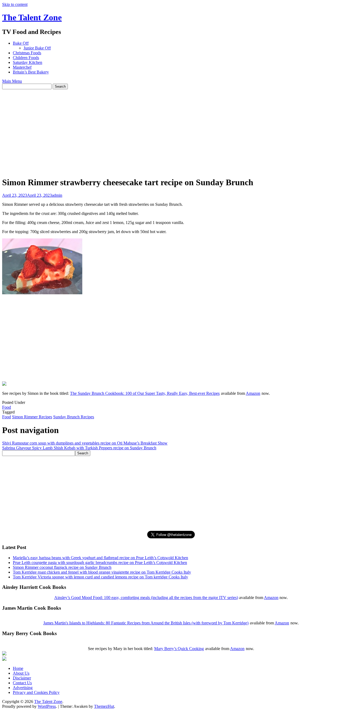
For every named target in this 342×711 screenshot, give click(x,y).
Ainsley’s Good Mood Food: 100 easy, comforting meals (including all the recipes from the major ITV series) (146, 597)
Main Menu (12, 81)
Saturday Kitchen (27, 62)
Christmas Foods (27, 53)
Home (18, 668)
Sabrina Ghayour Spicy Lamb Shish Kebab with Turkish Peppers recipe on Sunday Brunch (79, 448)
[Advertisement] (171, 129)
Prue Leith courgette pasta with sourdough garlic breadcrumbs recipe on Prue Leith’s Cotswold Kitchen (100, 562)
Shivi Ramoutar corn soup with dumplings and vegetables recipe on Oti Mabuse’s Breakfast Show (85, 443)
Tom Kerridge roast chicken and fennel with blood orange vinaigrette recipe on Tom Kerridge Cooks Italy (102, 572)
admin (57, 195)
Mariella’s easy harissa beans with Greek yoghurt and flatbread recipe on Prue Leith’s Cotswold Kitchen (100, 557)
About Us (21, 673)
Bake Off (21, 43)
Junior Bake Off (37, 48)
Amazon (253, 393)
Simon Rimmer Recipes (32, 417)
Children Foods (26, 57)
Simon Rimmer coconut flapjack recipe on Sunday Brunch (62, 567)
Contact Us (22, 683)
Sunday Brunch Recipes (73, 417)
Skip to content (15, 4)
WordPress (47, 706)
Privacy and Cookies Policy (36, 692)
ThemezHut (104, 706)
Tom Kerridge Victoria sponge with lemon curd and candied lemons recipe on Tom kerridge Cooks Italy (100, 577)
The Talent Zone (32, 17)
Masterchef (22, 67)
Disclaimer (22, 678)
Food (6, 407)
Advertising (23, 687)
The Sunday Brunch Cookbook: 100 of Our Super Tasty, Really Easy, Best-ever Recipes (145, 393)
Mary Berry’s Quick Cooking (179, 648)
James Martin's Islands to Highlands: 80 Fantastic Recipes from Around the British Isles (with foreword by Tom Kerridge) (145, 623)
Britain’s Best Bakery (31, 72)
